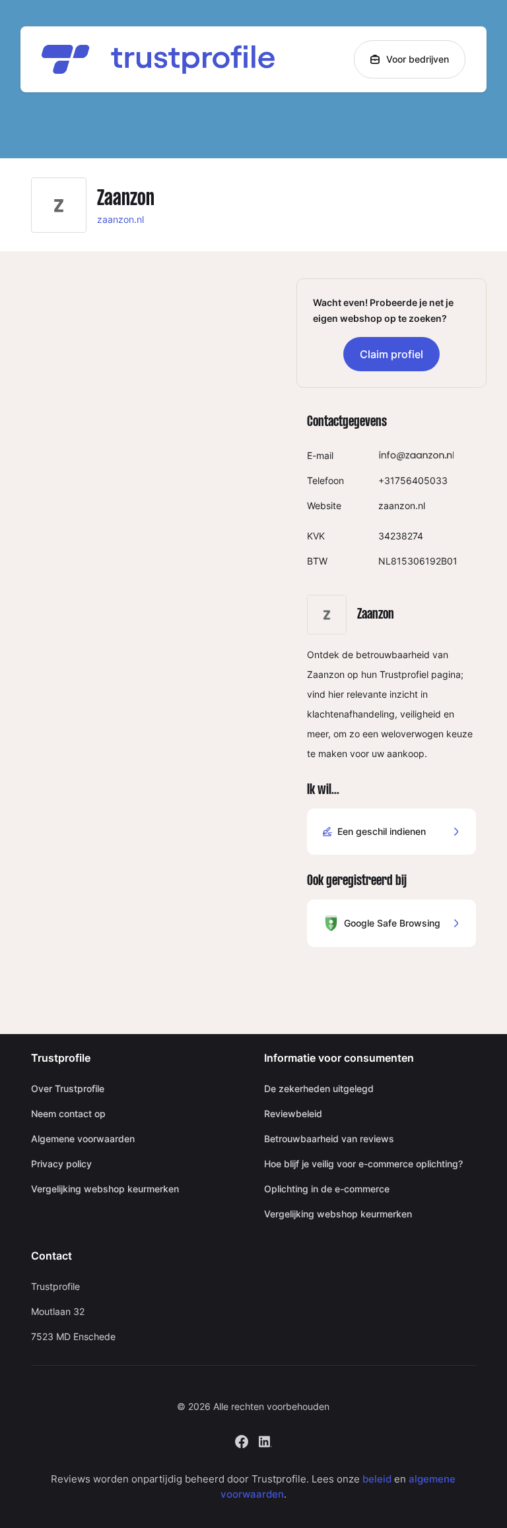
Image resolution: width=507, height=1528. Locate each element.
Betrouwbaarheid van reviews (329, 1138)
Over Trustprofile (67, 1088)
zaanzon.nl (120, 219)
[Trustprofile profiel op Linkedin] (265, 1440)
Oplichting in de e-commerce (326, 1188)
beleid (376, 1479)
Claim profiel (391, 354)
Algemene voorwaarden (83, 1138)
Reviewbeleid (293, 1113)
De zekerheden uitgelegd (319, 1088)
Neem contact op (68, 1113)
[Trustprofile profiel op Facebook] (241, 1440)
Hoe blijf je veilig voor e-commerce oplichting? (363, 1163)
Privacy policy (61, 1163)
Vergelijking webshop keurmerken (105, 1188)
